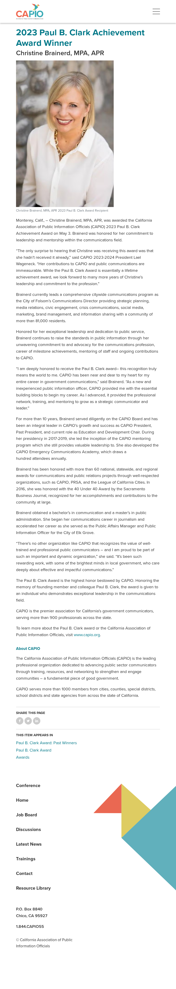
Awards (22, 757)
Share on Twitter (28, 721)
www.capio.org (87, 634)
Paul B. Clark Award (33, 750)
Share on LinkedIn (36, 721)
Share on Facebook (19, 721)
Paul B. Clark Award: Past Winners (46, 742)
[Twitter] (53, 966)
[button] (156, 11)
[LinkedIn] (21, 966)
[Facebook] (37, 966)
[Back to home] (29, 11)
